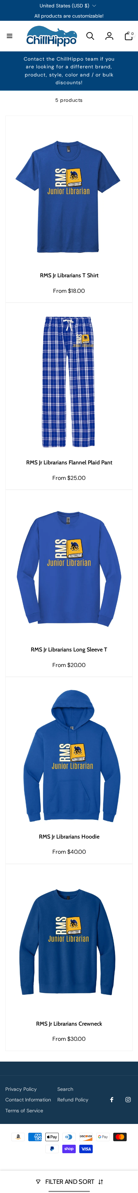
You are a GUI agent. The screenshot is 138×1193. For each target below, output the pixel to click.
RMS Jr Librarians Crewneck (69, 1023)
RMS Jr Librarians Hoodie (69, 836)
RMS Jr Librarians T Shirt (69, 275)
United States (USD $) (64, 5)
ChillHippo (76, 1160)
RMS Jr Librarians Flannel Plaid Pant (69, 462)
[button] (9, 36)
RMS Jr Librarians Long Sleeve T (69, 649)
